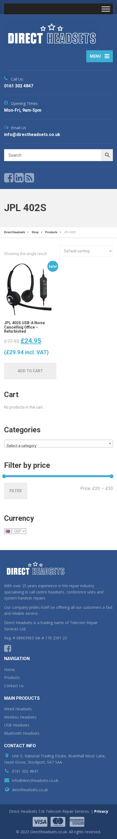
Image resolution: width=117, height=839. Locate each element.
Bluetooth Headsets (21, 733)
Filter (16, 491)
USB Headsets (16, 725)
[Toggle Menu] (105, 8)
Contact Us (14, 685)
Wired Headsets (18, 708)
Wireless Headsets (20, 717)
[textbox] (58, 445)
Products (12, 677)
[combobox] (58, 443)
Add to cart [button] (30, 371)
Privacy (101, 811)
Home (9, 669)
